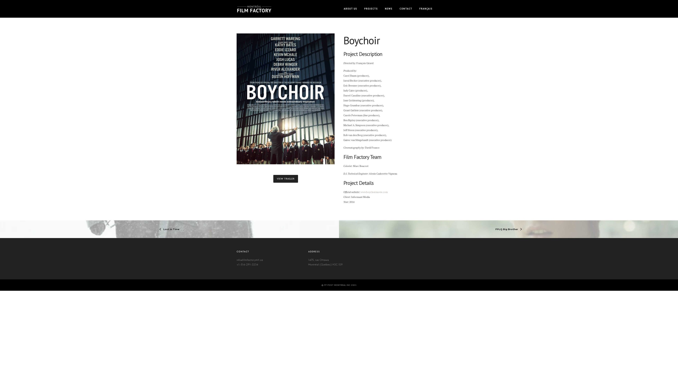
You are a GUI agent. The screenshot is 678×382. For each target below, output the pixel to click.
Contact (406, 8)
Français (426, 8)
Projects (371, 8)
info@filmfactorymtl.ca (250, 260)
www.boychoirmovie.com (374, 192)
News (388, 8)
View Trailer (286, 178)
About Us (350, 8)
